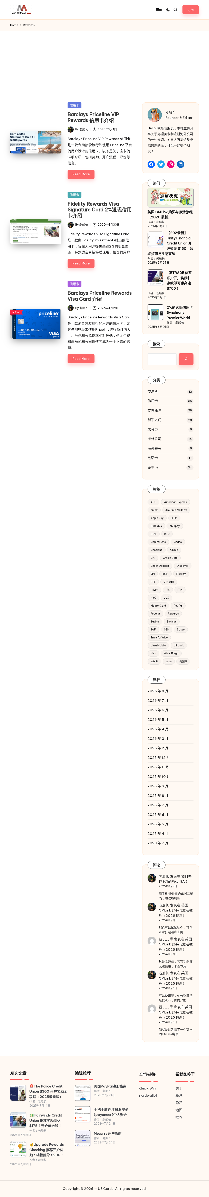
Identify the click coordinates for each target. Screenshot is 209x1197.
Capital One (158, 541)
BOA (154, 533)
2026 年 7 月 (158, 700)
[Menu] (158, 9)
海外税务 (154, 448)
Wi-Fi (154, 661)
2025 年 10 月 (159, 776)
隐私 (179, 1103)
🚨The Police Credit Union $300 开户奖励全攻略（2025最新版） (48, 1091)
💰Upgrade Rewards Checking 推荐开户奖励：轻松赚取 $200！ (46, 1149)
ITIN (180, 589)
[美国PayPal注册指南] (82, 1093)
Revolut (155, 613)
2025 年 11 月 (158, 767)
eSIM (165, 573)
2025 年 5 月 (158, 824)
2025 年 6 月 (158, 814)
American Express (175, 502)
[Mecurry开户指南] (82, 1138)
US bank (179, 645)
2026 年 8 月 (158, 691)
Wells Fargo (171, 653)
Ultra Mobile (158, 645)
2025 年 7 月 (158, 805)
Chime (174, 549)
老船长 (164, 876)
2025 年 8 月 (158, 795)
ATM (174, 518)
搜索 (156, 344)
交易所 (153, 391)
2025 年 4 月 (158, 833)
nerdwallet (148, 1095)
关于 (179, 1088)
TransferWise (159, 637)
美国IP (183, 661)
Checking (156, 549)
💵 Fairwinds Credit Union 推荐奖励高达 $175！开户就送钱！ (45, 1120)
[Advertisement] (104, 61)
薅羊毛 (153, 467)
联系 (179, 1095)
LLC (166, 597)
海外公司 (154, 439)
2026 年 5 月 (158, 719)
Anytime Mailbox (176, 510)
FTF (153, 581)
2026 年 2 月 (158, 748)
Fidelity (181, 573)
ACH (153, 502)
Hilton (154, 589)
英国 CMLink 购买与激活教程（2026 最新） (170, 214)
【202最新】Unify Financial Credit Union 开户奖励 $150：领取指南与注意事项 (170, 243)
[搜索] (186, 359)
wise (169, 661)
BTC (167, 533)
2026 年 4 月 (158, 729)
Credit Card (170, 557)
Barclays (156, 525)
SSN (166, 629)
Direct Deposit (160, 565)
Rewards (173, 613)
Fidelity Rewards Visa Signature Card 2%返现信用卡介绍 (100, 210)
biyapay (175, 525)
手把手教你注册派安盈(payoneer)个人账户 (111, 1112)
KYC (153, 597)
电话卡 (153, 458)
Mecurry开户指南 (107, 1133)
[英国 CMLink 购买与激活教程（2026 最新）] (170, 197)
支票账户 (154, 410)
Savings (172, 621)
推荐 (179, 1117)
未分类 (153, 429)
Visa (153, 653)
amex (154, 510)
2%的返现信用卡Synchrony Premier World (180, 312)
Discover (182, 565)
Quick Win (147, 1088)
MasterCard (158, 605)
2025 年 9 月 (158, 786)
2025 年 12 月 (159, 757)
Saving (155, 621)
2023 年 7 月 (158, 843)
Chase (178, 541)
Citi (153, 557)
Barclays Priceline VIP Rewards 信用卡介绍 (93, 117)
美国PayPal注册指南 (110, 1086)
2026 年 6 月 (158, 710)
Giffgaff (168, 581)
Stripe (181, 629)
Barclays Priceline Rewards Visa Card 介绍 (100, 296)
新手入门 (154, 420)
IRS (168, 589)
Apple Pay (157, 518)
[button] (190, 9)
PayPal (178, 605)
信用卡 (74, 105)
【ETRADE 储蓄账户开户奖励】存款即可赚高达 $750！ (179, 280)
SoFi (153, 629)
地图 (179, 1110)
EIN (153, 573)
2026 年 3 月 (158, 738)
